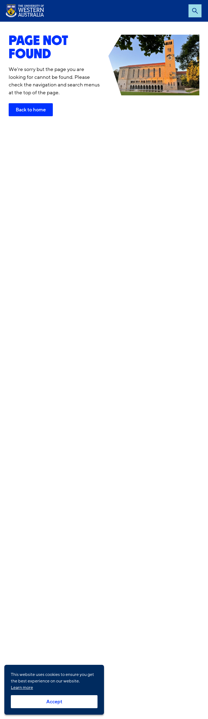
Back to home (31, 109)
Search (195, 10)
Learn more (22, 688)
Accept (54, 701)
